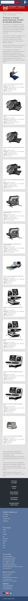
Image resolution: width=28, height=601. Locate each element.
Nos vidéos (5, 516)
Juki (4, 536)
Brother (4, 530)
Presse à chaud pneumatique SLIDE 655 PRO (13, 404)
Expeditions (5, 521)
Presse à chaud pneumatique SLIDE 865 (13, 436)
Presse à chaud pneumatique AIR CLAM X (13, 84)
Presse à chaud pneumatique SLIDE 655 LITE (13, 372)
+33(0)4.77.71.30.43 (9, 561)
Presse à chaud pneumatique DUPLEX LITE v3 (14, 148)
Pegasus (5, 541)
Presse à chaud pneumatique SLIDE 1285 (13, 276)
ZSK (4, 547)
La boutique (6, 514)
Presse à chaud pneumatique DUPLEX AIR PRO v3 (13, 116)
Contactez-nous (6, 518)
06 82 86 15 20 (8, 588)
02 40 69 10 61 (8, 579)
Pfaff (4, 543)
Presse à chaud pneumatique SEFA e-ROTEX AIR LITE (12, 212)
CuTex (4, 532)
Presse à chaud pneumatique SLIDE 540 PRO (13, 340)
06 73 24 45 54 (12, 581)
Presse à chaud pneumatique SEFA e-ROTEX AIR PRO (12, 244)
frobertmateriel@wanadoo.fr (10, 565)
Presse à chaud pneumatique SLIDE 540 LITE (13, 308)
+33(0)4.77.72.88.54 (9, 563)
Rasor (4, 545)
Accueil (4, 13)
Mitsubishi (5, 538)
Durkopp (5, 534)
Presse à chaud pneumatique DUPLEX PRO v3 (14, 180)
